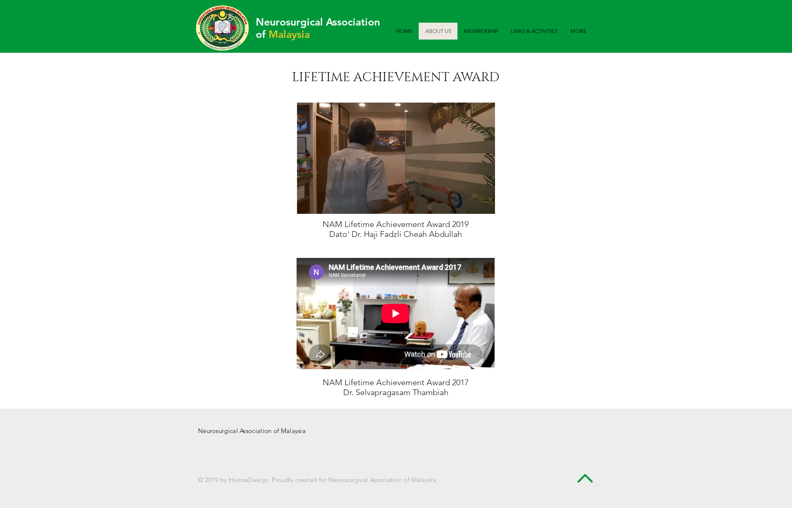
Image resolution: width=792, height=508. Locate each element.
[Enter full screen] (483, 202)
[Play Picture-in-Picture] (469, 202)
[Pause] (307, 202)
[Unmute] (321, 202)
